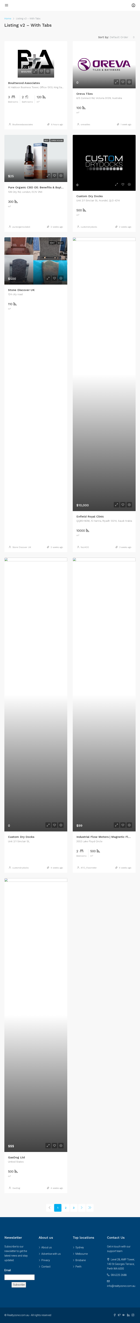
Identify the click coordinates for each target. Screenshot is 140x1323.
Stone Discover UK (21, 290)
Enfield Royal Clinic (90, 516)
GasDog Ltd (16, 1157)
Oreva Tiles (84, 93)
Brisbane (80, 1260)
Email (7, 1270)
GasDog (16, 1188)
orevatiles (85, 124)
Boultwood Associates (24, 83)
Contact (45, 1266)
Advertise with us (51, 1253)
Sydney (79, 1247)
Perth (78, 1266)
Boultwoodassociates (22, 124)
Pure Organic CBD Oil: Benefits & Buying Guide (41, 187)
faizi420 (85, 547)
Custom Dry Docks (89, 196)
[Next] (81, 1208)
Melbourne (81, 1253)
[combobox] (122, 37)
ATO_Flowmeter (89, 867)
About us (46, 1247)
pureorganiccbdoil (21, 227)
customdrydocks (89, 227)
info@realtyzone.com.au (121, 1285)
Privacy (45, 1260)
